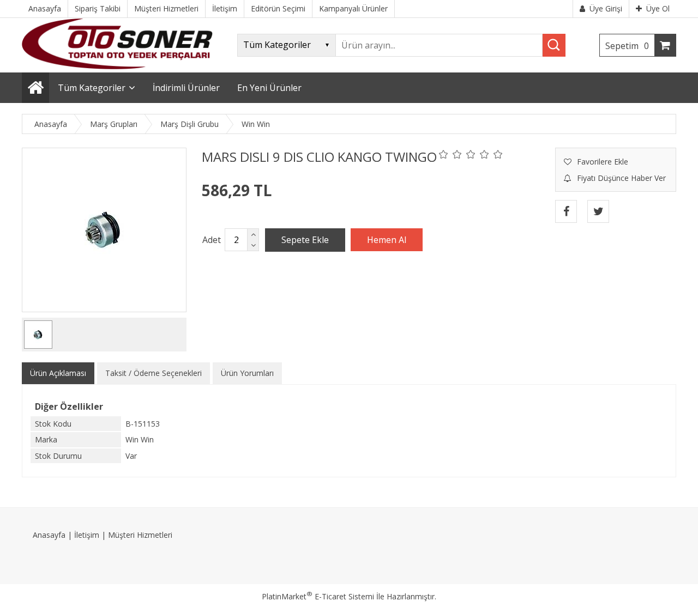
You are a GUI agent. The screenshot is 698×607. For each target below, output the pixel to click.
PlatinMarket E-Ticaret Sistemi (318, 596)
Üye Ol (658, 8)
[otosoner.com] (117, 66)
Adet (211, 240)
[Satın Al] (387, 240)
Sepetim (627, 46)
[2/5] (450, 154)
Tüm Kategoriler (91, 88)
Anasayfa (49, 535)
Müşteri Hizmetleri (140, 535)
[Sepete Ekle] (305, 239)
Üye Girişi (605, 8)
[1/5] (443, 154)
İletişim (86, 535)
